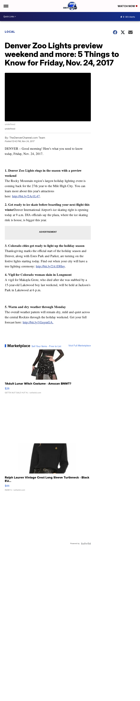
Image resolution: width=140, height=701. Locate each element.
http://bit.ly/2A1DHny (50, 266)
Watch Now (127, 6)
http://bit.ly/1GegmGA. (38, 322)
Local (10, 31)
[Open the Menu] (6, 6)
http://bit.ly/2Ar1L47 (26, 196)
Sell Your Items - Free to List (46, 346)
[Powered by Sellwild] (86, 543)
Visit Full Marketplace (79, 346)
